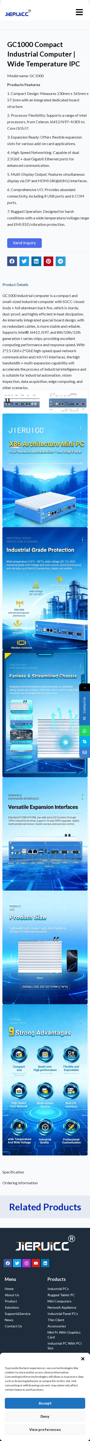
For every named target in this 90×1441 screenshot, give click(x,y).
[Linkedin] (45, 1263)
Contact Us (13, 1326)
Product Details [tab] (15, 284)
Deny (45, 1416)
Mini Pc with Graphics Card (64, 1334)
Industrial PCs (58, 1289)
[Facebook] (8, 1263)
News (9, 1320)
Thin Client (56, 1320)
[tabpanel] (45, 728)
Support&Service (17, 1314)
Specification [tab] (13, 1172)
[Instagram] (26, 1263)
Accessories (57, 1326)
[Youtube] (36, 1263)
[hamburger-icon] (79, 12)
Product (11, 1301)
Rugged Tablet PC (61, 1295)
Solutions (12, 1307)
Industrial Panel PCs (63, 1314)
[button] (82, 1358)
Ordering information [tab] (20, 1182)
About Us (12, 1295)
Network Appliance (62, 1307)
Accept (45, 1403)
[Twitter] (17, 1263)
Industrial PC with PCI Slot (65, 1345)
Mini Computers (60, 1301)
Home (9, 1289)
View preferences (45, 1430)
